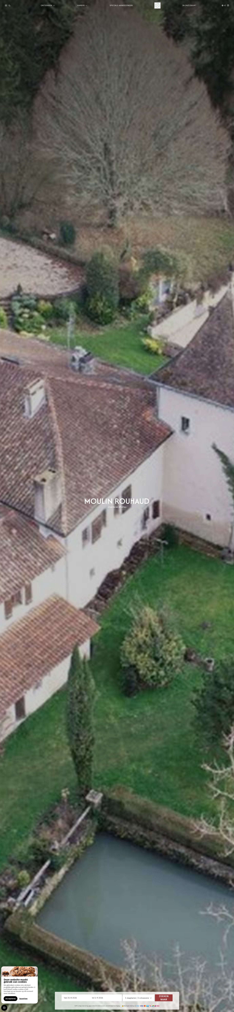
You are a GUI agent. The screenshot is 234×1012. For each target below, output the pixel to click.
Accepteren (10, 999)
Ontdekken (46, 5)
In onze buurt (189, 5)
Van (65, 998)
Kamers (81, 5)
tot (93, 998)
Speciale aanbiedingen (121, 5)
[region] (19, 984)
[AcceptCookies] (4, 1008)
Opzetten (23, 999)
